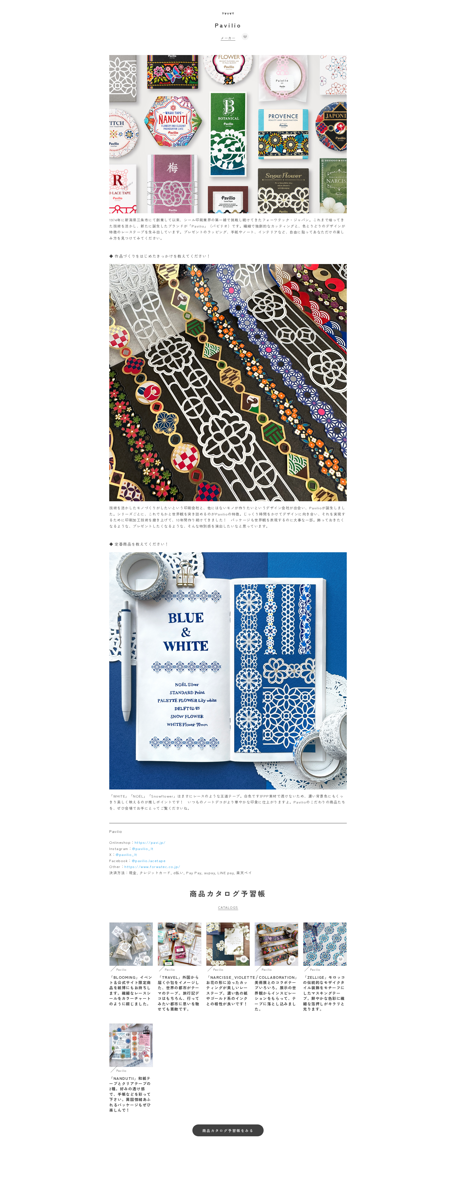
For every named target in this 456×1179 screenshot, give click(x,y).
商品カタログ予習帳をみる (228, 1130)
